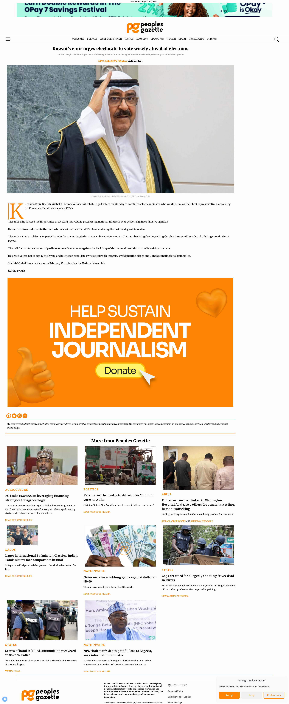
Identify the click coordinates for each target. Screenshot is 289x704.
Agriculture (16, 489)
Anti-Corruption (111, 38)
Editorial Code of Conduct (179, 697)
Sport (182, 38)
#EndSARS (78, 38)
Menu (15, 40)
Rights (129, 38)
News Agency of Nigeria (112, 61)
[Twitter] (14, 415)
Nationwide (196, 38)
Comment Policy (175, 691)
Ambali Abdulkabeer (174, 521)
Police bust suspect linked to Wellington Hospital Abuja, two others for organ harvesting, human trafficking (198, 504)
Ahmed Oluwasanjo (202, 521)
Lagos (10, 549)
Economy (142, 38)
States (167, 570)
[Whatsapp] (19, 415)
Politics (92, 38)
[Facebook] (8, 415)
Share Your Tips (175, 702)
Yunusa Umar (12, 671)
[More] (25, 415)
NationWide (94, 571)
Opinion (212, 38)
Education (157, 38)
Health (171, 38)
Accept (229, 695)
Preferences (274, 695)
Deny (252, 695)
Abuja (167, 494)
